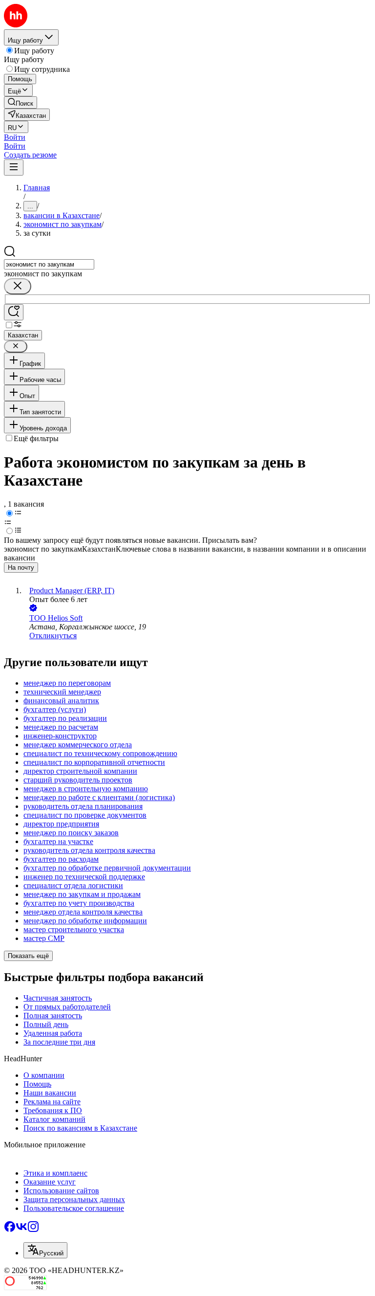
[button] (14, 137)
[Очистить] (17, 286)
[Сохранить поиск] (13, 312)
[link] (20, 102)
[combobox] (49, 264)
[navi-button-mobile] (13, 167)
